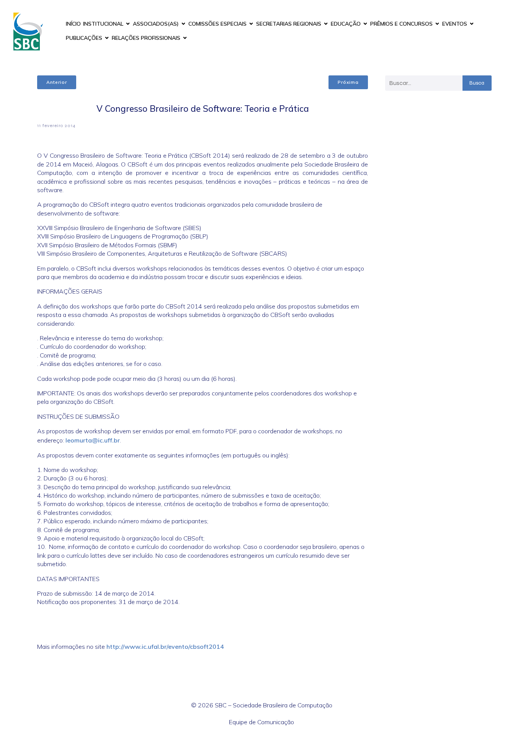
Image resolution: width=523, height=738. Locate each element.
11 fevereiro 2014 (56, 125)
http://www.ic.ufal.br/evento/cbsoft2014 (165, 646)
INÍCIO (73, 23)
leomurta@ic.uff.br (92, 440)
